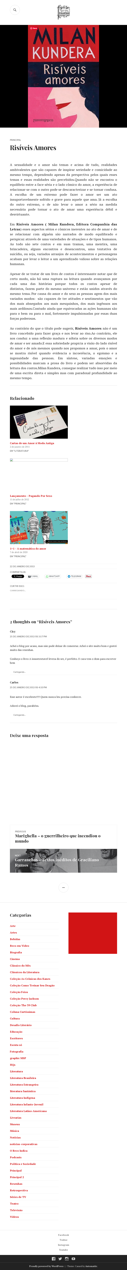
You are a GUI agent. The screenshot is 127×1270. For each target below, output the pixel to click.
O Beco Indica (18, 1150)
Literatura (16, 1071)
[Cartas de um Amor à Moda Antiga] (63, 422)
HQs (12, 1065)
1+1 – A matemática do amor (28, 548)
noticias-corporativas (23, 1144)
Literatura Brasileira (23, 1078)
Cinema (15, 959)
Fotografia (16, 1051)
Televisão (16, 1210)
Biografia (16, 952)
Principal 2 (17, 1177)
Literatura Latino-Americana (28, 1111)
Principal (15, 140)
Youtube (63, 1249)
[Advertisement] (93, 933)
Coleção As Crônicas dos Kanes (30, 979)
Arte (13, 926)
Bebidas (15, 939)
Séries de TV (18, 1197)
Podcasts (15, 1157)
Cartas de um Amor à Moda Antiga (32, 443)
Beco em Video (19, 946)
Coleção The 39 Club (23, 1005)
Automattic (91, 1266)
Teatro (14, 1203)
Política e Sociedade (23, 1164)
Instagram (63, 1244)
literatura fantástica (23, 1091)
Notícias (15, 1137)
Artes (13, 932)
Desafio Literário (21, 1025)
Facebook (63, 1234)
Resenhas (16, 1184)
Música (14, 1131)
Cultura (15, 1018)
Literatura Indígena (22, 1098)
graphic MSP (18, 1058)
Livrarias (15, 1117)
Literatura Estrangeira (24, 1084)
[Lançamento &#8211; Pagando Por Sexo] (63, 474)
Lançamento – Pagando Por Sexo (31, 496)
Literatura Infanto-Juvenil (26, 1104)
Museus (15, 1124)
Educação (16, 1031)
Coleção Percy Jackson (24, 998)
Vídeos (14, 1217)
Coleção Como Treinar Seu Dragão (32, 985)
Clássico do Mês (20, 965)
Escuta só (16, 1045)
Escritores (16, 1038)
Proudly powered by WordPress (46, 1266)
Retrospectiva (19, 1190)
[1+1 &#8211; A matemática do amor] (63, 527)
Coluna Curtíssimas (22, 1012)
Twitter (63, 1239)
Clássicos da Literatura (24, 972)
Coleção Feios (19, 992)
